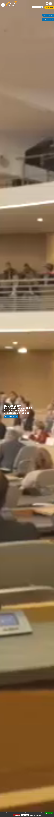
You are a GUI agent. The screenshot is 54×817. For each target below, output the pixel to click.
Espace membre (49, 7)
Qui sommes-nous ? (12, 416)
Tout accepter (48, 813)
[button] (3, 5)
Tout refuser (17, 815)
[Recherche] (42, 7)
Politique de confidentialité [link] (35, 815)
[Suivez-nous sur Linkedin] (47, 3)
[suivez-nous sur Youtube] (50, 3)
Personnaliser (25, 815)
